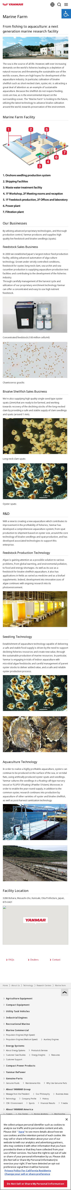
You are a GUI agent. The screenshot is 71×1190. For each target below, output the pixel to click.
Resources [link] (55, 1055)
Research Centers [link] (44, 985)
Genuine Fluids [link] (12, 1083)
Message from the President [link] (17, 1094)
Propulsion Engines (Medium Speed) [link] (22, 1039)
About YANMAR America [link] (19, 1109)
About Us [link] (15, 985)
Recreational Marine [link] (18, 1023)
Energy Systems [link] (15, 1045)
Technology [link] (28, 985)
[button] (35, 921)
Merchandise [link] (59, 1114)
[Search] (59, 4)
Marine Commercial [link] (17, 1030)
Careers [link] (9, 1114)
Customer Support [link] (14, 1059)
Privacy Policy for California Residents (28, 1170)
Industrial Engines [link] (16, 1017)
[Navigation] (67, 4)
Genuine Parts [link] (14, 1078)
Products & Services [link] (39, 1050)
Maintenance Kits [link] (32, 1083)
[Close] (67, 1119)
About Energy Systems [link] (15, 1050)
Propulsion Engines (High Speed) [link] (20, 1035)
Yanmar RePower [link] (16, 1072)
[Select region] (52, 4)
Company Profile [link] (29, 1098)
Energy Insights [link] (38, 1055)
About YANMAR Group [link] (18, 1089)
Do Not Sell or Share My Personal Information (35, 1183)
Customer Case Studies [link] (15, 1055)
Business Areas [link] (62, 1094)
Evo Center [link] (23, 1114)
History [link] (45, 1098)
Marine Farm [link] (60, 985)
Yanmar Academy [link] (41, 1114)
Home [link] (5, 985)
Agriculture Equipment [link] (19, 998)
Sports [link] (31, 1103)
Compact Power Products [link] (20, 1065)
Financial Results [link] (48, 1103)
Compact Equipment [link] (17, 1004)
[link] (66, 13)
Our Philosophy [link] (43, 1094)
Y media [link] (64, 1103)
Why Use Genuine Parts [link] (56, 1083)
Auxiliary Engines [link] (51, 1039)
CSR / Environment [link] (14, 1103)
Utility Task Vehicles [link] (18, 1011)
